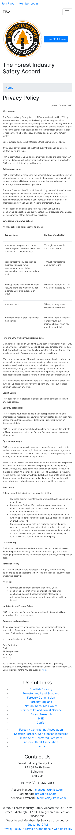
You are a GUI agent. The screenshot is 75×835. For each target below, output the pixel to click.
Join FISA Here (56, 39)
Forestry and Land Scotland (41, 693)
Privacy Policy (12, 828)
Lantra (41, 746)
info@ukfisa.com (46, 794)
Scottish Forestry (41, 689)
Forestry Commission (41, 697)
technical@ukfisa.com (51, 798)
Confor (41, 722)
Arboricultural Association (41, 742)
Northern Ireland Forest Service (41, 710)
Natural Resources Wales (41, 706)
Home (9, 87)
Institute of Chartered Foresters (41, 738)
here (44, 669)
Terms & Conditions (38, 828)
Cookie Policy (63, 828)
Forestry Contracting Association (41, 729)
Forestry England (41, 701)
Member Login (28, 3)
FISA (6, 12)
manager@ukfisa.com (49, 789)
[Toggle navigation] (67, 11)
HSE (41, 718)
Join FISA (7, 3)
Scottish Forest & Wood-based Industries (41, 733)
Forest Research (41, 714)
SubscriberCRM (37, 824)
